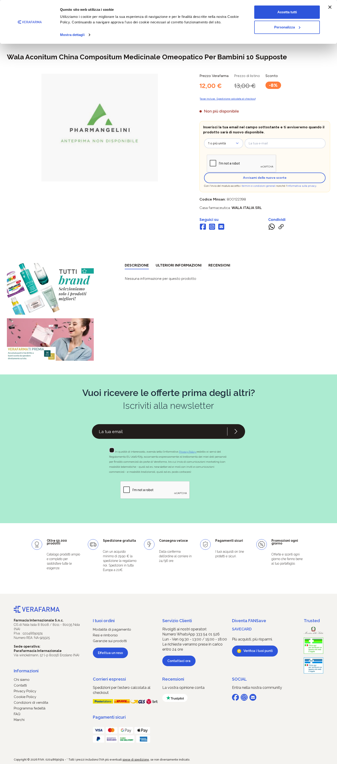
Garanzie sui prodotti (110, 641)
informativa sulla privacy (301, 185)
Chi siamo (22, 680)
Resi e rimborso (105, 635)
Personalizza (284, 27)
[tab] (137, 266)
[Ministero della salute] (313, 630)
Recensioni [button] (173, 679)
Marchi (19, 720)
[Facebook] (202, 227)
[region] (99, 127)
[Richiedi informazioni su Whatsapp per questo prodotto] (271, 227)
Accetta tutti (287, 12)
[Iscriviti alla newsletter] (236, 431)
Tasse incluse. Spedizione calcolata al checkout (227, 98)
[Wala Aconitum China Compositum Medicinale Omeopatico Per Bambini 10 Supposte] (99, 123)
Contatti (20, 685)
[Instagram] (212, 227)
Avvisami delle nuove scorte (265, 178)
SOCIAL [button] (239, 679)
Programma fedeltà (29, 708)
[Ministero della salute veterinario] (313, 665)
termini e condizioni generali (259, 185)
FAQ (17, 714)
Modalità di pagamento (112, 629)
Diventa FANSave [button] (249, 620)
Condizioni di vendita (31, 703)
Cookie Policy (25, 697)
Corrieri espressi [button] (109, 679)
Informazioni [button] (26, 670)
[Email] (221, 227)
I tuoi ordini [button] (104, 620)
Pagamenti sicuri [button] (109, 717)
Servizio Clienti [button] (177, 620)
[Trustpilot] (175, 698)
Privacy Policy (187, 451)
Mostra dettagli (72, 35)
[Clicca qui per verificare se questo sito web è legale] (313, 646)
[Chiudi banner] (329, 7)
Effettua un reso (110, 653)
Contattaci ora (179, 661)
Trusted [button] (312, 620)
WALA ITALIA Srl (247, 208)
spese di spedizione (135, 759)
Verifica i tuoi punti (258, 651)
